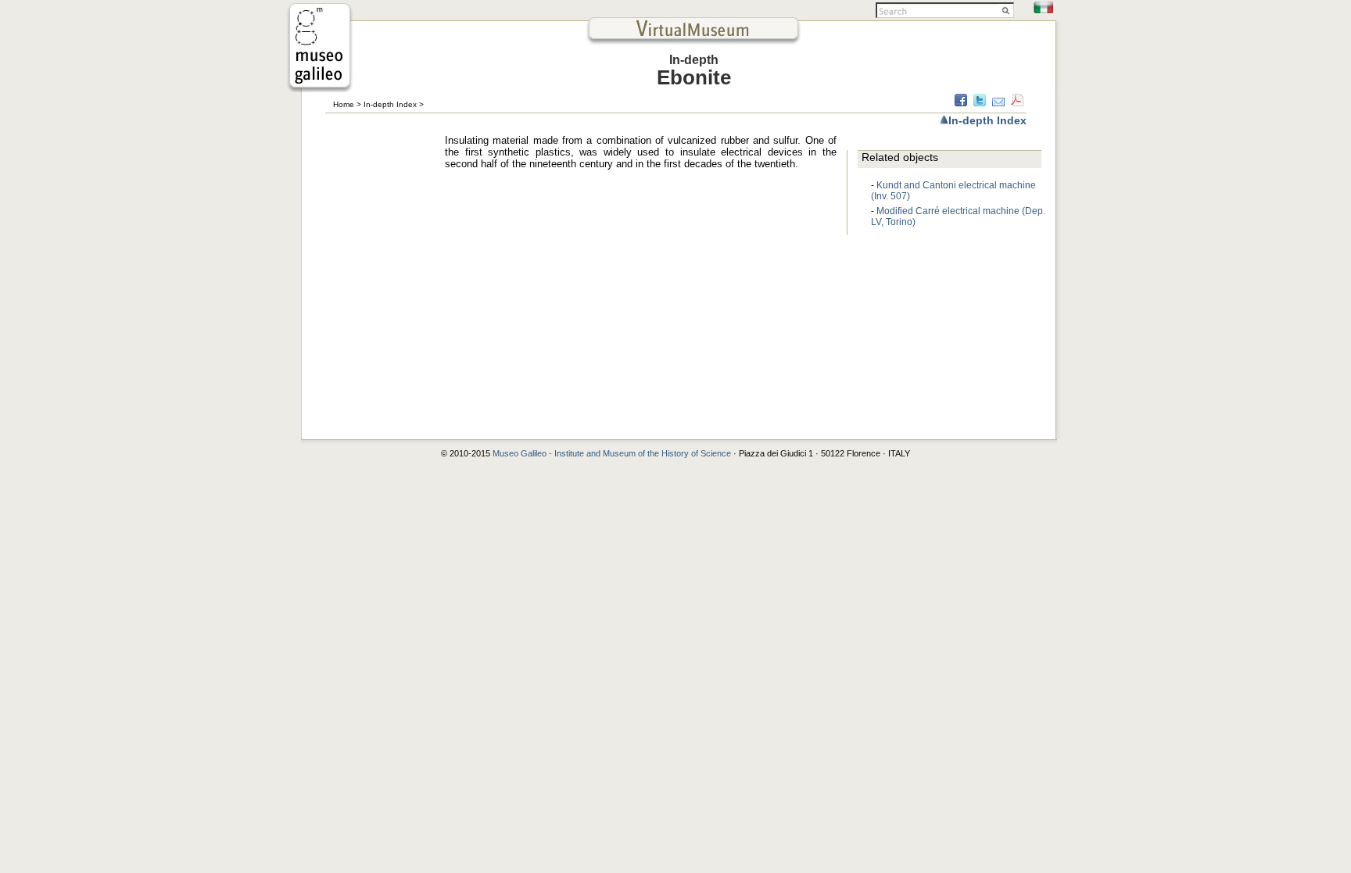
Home (343, 104)
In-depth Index (390, 104)
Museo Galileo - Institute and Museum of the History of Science (613, 453)
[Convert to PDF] (1017, 102)
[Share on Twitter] (979, 102)
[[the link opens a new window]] (319, 88)
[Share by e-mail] (998, 102)
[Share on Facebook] (960, 102)
